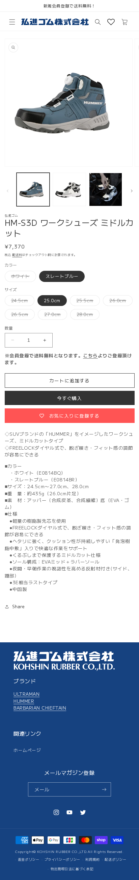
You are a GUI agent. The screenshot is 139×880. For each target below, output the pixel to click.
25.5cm (87, 301)
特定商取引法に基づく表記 (72, 868)
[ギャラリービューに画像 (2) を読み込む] (69, 189)
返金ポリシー (28, 859)
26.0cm (120, 301)
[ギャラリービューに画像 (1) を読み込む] (33, 189)
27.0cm (54, 315)
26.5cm (22, 315)
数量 (9, 328)
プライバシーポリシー (62, 859)
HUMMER (23, 700)
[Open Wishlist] (111, 22)
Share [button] (18, 606)
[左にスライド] (7, 191)
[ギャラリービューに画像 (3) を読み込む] (105, 189)
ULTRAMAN (26, 693)
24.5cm (21, 301)
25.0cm (52, 300)
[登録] (104, 789)
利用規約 (92, 859)
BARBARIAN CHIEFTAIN (39, 707)
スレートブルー (62, 276)
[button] (12, 22)
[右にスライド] (131, 191)
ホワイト (22, 277)
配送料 (17, 255)
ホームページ (27, 750)
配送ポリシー (115, 859)
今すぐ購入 (69, 398)
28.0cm (87, 315)
